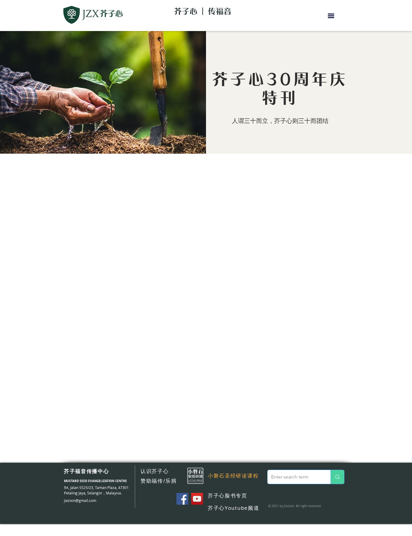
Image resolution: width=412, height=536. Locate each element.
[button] (331, 15)
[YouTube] (197, 499)
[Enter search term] (337, 477)
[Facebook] (182, 499)
